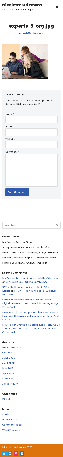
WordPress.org (11, 429)
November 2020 (12, 347)
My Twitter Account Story (17, 242)
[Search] (57, 225)
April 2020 (8, 362)
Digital (6, 399)
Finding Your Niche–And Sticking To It (24, 262)
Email (9, 126)
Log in (5, 414)
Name (9, 114)
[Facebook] (22, 453)
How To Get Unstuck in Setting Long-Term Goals (31, 252)
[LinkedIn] (10, 453)
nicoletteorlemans (31, 33)
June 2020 (8, 357)
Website (10, 139)
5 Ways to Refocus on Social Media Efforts (27, 247)
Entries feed (9, 419)
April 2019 (8, 373)
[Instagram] (16, 453)
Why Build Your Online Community (26, 281)
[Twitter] (4, 453)
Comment (12, 151)
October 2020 (10, 352)
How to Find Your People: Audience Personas (29, 257)
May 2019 (7, 368)
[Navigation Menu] (57, 6)
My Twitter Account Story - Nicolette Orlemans (30, 278)
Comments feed (12, 424)
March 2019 (9, 378)
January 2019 (10, 383)
